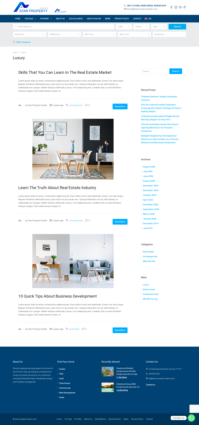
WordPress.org (150, 299)
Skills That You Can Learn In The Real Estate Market (65, 72)
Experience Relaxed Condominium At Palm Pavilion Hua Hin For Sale (126, 371)
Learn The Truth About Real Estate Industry (57, 187)
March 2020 (149, 214)
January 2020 (149, 219)
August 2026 (149, 167)
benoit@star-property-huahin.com (142, 9)
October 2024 (149, 195)
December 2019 (151, 223)
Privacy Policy (122, 19)
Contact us (150, 385)
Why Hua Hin (149, 261)
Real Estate (74, 329)
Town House (64, 383)
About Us (60, 19)
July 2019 (147, 228)
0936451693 (154, 374)
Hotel (61, 397)
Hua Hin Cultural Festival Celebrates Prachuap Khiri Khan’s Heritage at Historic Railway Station (161, 108)
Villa (61, 374)
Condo (62, 369)
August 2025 (149, 181)
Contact (137, 19)
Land (61, 378)
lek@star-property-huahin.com (162, 378)
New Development (67, 393)
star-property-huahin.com (26, 419)
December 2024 (151, 185)
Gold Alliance (76, 19)
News (107, 19)
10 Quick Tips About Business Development (57, 296)
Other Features (23, 42)
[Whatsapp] (191, 418)
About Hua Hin (94, 19)
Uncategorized (76, 105)
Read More (120, 106)
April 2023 (148, 200)
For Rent (44, 19)
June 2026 (148, 176)
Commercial (64, 388)
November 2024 (150, 190)
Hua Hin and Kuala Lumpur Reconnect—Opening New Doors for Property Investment (160, 127)
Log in (146, 285)
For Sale (29, 19)
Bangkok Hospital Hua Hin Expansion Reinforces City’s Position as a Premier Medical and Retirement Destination (160, 139)
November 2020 (150, 204)
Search (177, 26)
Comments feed (151, 294)
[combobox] (124, 26)
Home (17, 19)
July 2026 (147, 171)
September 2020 (151, 209)
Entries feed (149, 289)
